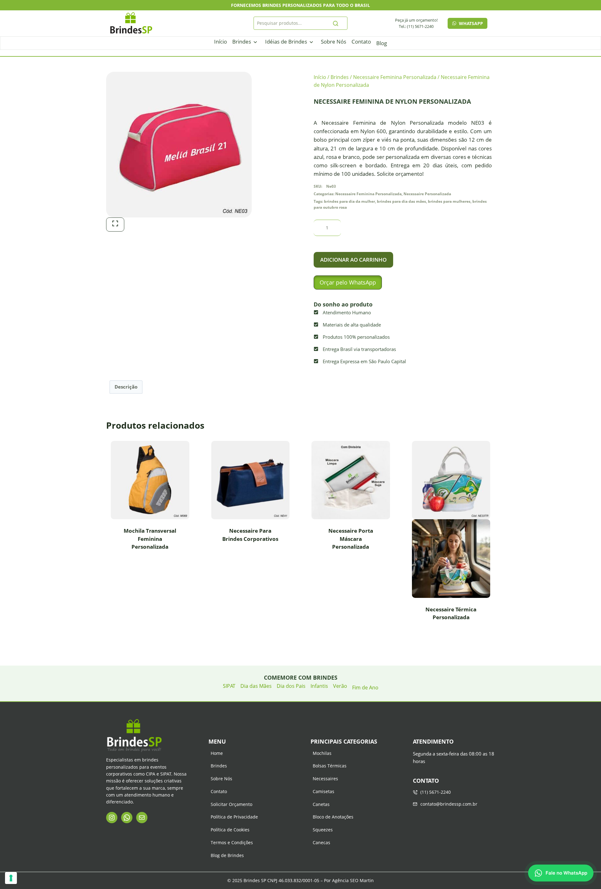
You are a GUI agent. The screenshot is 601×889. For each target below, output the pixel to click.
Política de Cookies (230, 830)
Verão (340, 685)
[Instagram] (111, 817)
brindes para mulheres (449, 201)
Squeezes (323, 830)
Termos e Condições (232, 842)
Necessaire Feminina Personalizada (368, 193)
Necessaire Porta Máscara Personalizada (350, 538)
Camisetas (323, 791)
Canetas (321, 804)
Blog (381, 43)
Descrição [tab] (126, 387)
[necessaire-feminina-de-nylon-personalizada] (179, 144)
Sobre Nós (333, 41)
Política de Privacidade (234, 817)
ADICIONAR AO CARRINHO (353, 259)
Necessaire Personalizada (427, 193)
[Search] (335, 23)
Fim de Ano (365, 687)
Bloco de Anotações (333, 817)
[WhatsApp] (126, 817)
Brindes (241, 41)
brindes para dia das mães (401, 201)
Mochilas (322, 753)
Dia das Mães (256, 685)
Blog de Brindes (227, 855)
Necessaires (325, 779)
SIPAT (229, 685)
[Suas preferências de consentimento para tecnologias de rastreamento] (11, 878)
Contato (361, 41)
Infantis (319, 685)
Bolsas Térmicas (330, 766)
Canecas (321, 842)
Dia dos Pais (291, 685)
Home (217, 753)
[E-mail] (141, 817)
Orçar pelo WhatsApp (348, 282)
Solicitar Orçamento (231, 804)
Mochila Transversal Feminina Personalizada (150, 538)
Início (220, 41)
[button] (348, 282)
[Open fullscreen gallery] (115, 224)
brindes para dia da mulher (349, 201)
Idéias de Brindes (286, 41)
